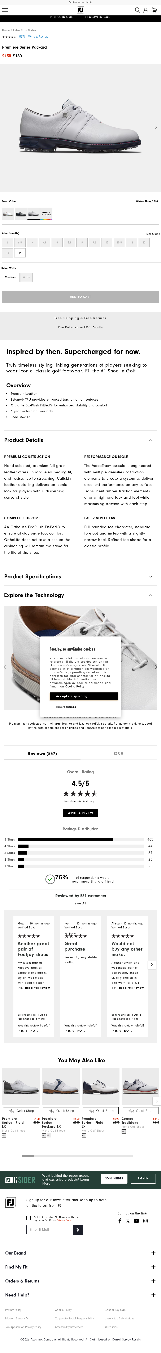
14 (19, 253)
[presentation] (42, 752)
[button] (5, 10)
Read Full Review (37, 988)
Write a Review (38, 36)
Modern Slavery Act (17, 1318)
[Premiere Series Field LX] (21, 1104)
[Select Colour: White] (8, 214)
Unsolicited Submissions (119, 1318)
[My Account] (146, 10)
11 (131, 242)
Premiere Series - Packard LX (51, 1123)
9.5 (94, 242)
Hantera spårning (66, 706)
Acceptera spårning (71, 696)
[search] (137, 10)
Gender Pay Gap (115, 1310)
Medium (10, 277)
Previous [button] (4, 127)
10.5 (119, 242)
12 (144, 242)
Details (98, 327)
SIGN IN (143, 1178)
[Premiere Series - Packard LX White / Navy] (44, 1135)
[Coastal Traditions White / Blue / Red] (124, 1131)
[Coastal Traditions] (140, 1104)
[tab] (154, 10)
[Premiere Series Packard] (80, 131)
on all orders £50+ (69, 18)
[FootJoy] (80, 10)
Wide (26, 277)
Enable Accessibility (80, 2)
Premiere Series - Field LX (13, 1123)
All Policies (111, 1327)
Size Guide (153, 234)
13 (7, 253)
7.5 (45, 242)
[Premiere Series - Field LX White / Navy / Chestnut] (84, 1135)
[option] (80, 131)
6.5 (20, 242)
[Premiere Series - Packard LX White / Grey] (49, 1135)
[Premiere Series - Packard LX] (61, 1104)
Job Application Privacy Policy (23, 1327)
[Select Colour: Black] (21, 214)
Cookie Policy (74, 686)
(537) (21, 36)
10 (106, 242)
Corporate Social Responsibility (74, 1318)
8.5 (69, 242)
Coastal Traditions (130, 1121)
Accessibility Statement (69, 1327)
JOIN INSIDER (114, 1178)
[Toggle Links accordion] (80, 1253)
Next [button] (156, 127)
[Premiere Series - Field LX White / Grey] (4, 1135)
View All (80, 903)
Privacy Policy (64, 1220)
